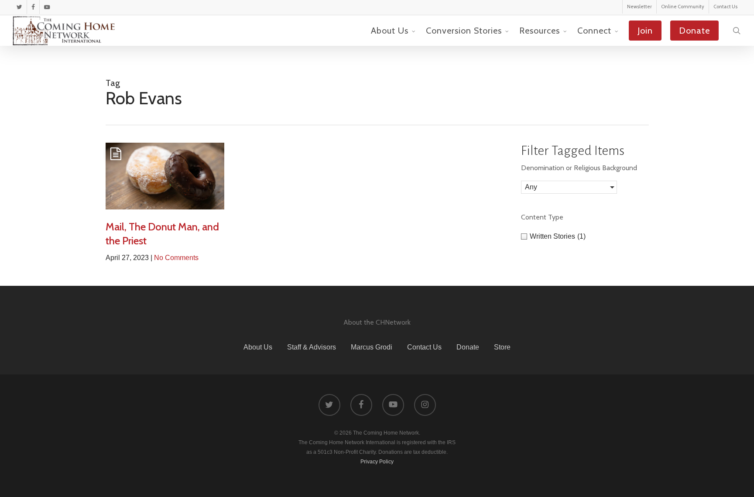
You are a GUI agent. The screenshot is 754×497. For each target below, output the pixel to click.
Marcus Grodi (371, 347)
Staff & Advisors (311, 347)
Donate (467, 347)
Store (502, 347)
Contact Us (424, 347)
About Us (257, 347)
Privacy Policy (377, 462)
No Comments (176, 257)
